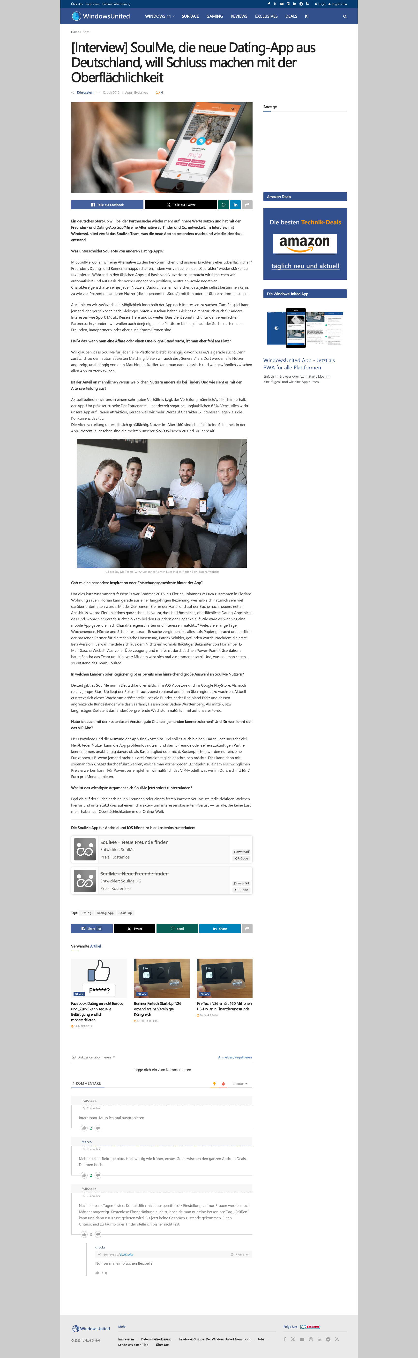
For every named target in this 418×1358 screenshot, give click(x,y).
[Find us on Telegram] (301, 4)
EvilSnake (126, 1254)
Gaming (215, 16)
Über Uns (77, 4)
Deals (291, 16)
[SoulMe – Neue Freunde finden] (85, 849)
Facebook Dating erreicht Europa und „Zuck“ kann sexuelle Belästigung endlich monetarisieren (97, 1011)
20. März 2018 (208, 1015)
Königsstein (85, 92)
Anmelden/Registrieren (234, 1057)
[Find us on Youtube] (282, 4)
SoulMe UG (131, 881)
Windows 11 (158, 16)
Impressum (92, 4)
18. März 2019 (82, 1026)
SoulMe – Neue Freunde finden (134, 842)
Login (322, 4)
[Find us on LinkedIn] (294, 4)
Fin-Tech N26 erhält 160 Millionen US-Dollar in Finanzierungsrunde (224, 1006)
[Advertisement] (305, 153)
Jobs (261, 1339)
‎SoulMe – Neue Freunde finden (134, 874)
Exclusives (266, 16)
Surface (190, 16)
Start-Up (125, 913)
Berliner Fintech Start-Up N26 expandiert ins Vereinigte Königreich (157, 1009)
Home (75, 32)
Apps (86, 32)
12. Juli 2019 (110, 92)
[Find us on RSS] (307, 4)
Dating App (105, 913)
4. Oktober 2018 (146, 1021)
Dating (86, 913)
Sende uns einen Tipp (133, 1345)
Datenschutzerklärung (116, 4)
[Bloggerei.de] (310, 1326)
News (79, 994)
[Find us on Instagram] (288, 4)
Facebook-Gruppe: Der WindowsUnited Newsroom (214, 1339)
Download (241, 852)
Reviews (239, 16)
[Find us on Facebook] (269, 4)
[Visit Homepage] (102, 16)
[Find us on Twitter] (275, 4)
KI (307, 16)
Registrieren (339, 4)
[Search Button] (345, 16)
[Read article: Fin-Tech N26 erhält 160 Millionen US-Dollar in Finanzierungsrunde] (225, 978)
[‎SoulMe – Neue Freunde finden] (85, 880)
